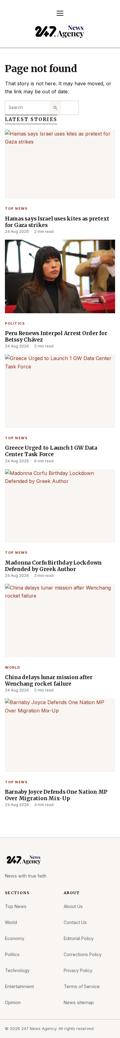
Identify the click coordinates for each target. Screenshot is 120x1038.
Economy (14, 938)
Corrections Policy (83, 954)
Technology (17, 970)
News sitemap (79, 1002)
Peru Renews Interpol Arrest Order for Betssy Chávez (56, 336)
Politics (15, 323)
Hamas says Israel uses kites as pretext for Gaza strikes (57, 222)
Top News (16, 208)
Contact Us (75, 922)
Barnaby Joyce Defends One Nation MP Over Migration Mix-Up (56, 795)
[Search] (55, 108)
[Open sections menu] (60, 13)
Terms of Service (82, 986)
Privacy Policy (78, 970)
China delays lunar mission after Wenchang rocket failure (49, 680)
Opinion (13, 1002)
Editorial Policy (79, 938)
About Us (73, 906)
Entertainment (19, 986)
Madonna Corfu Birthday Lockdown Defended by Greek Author (53, 566)
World (13, 667)
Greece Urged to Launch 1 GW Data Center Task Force (51, 451)
